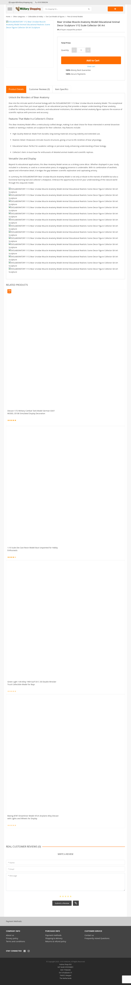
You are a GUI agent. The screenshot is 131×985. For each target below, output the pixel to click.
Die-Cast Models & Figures (55, 16)
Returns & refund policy (55, 941)
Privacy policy (12, 938)
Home (8, 16)
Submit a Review (62, 903)
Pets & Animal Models (75, 16)
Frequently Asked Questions (97, 938)
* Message (12, 875)
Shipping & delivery (53, 938)
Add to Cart (92, 60)
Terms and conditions (15, 941)
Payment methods (53, 935)
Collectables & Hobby (35, 16)
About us (10, 935)
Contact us (89, 935)
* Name (11, 862)
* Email (11, 869)
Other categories (19, 16)
